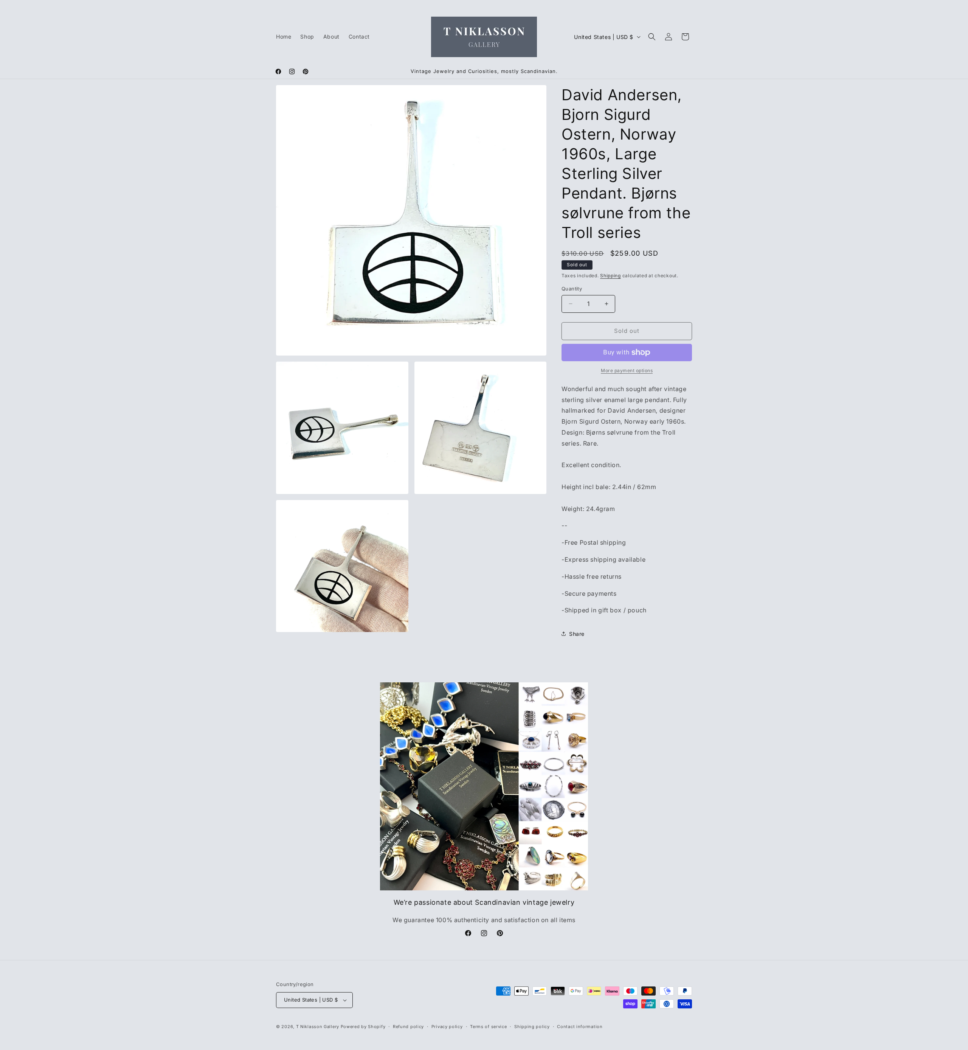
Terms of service (488, 1026)
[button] (652, 36)
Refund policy (408, 1026)
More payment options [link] (627, 370)
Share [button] (577, 634)
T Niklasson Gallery (317, 1026)
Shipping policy (532, 1026)
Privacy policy (447, 1026)
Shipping (610, 275)
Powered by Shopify (363, 1026)
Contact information (579, 1026)
